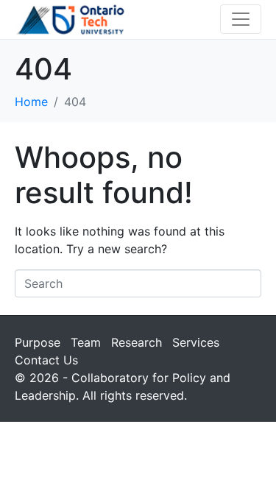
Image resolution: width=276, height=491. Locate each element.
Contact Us (46, 360)
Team (86, 342)
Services (195, 342)
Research (136, 342)
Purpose (37, 342)
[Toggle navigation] (240, 19)
